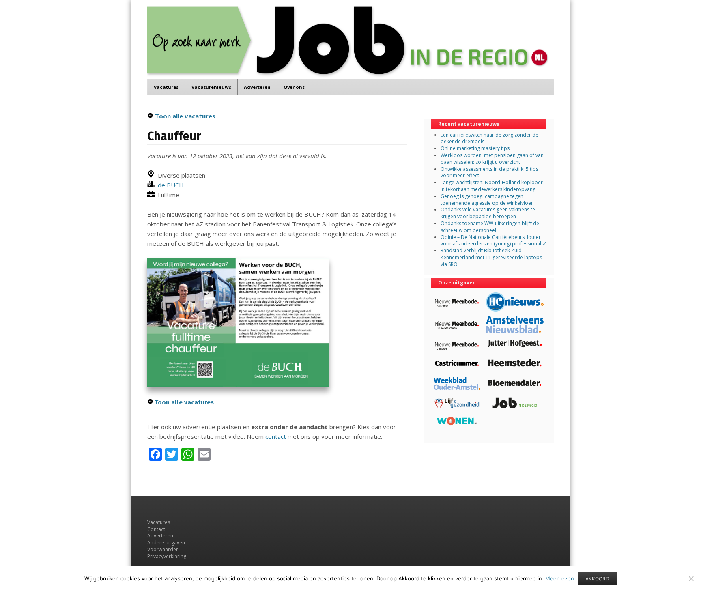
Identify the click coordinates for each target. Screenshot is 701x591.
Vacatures (166, 87)
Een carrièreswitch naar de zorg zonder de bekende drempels (489, 138)
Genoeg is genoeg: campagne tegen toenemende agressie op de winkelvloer (487, 199)
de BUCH (169, 185)
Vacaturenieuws (211, 87)
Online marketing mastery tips (475, 148)
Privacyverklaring (166, 556)
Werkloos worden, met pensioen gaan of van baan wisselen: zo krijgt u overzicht (492, 158)
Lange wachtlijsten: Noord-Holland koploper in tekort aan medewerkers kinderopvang (492, 186)
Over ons (294, 87)
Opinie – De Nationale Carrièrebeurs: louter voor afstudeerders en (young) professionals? (493, 240)
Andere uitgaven (166, 542)
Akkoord (597, 579)
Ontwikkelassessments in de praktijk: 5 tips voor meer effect (489, 172)
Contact (156, 529)
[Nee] (691, 578)
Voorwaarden (163, 549)
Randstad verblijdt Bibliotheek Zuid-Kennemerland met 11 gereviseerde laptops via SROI (491, 257)
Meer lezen (559, 578)
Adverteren (257, 87)
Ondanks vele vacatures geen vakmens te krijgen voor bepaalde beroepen (488, 213)
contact (275, 436)
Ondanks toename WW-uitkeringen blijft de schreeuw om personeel (490, 227)
